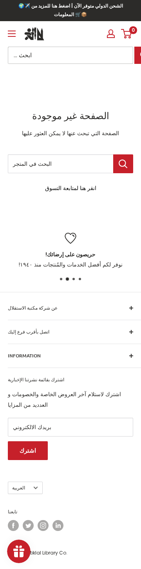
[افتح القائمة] (12, 34)
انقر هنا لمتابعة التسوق (70, 188)
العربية (18, 488)
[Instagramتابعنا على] (43, 525)
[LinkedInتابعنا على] (57, 525)
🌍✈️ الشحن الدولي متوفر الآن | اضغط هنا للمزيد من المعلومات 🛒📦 (70, 10)
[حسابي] (111, 33)
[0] (127, 33)
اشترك (28, 450)
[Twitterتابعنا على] (28, 525)
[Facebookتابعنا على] (13, 525)
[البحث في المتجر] (123, 163)
